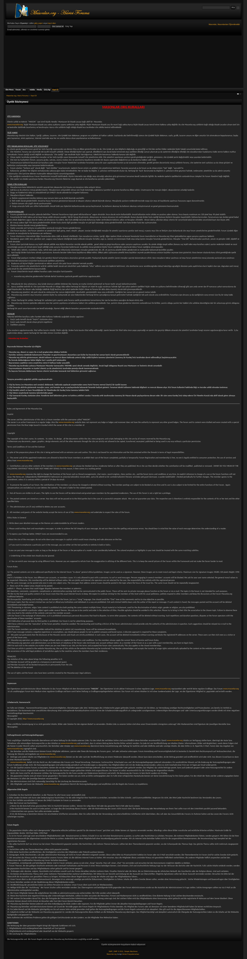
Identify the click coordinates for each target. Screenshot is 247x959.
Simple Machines (130, 951)
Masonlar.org (112, 954)
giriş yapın (38, 23)
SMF (110, 951)
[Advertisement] (123, 60)
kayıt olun (52, 23)
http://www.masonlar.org (33, 719)
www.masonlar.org (15, 125)
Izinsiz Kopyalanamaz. (130, 954)
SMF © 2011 (118, 951)
